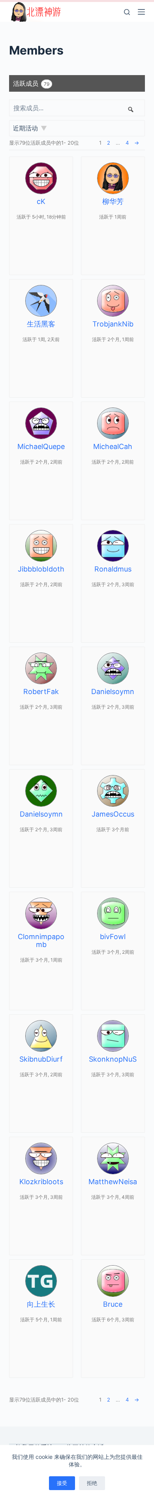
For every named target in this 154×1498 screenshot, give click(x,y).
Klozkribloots (41, 1181)
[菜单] (141, 11)
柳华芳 (113, 201)
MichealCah (112, 446)
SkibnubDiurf (41, 1059)
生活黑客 (41, 324)
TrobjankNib (112, 324)
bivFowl (113, 936)
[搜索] (127, 12)
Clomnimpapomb (41, 940)
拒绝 (92, 1483)
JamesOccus (113, 814)
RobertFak (41, 691)
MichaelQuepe (41, 446)
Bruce (112, 1304)
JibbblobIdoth (41, 569)
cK (41, 201)
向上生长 (41, 1304)
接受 (62, 1483)
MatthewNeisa (112, 1181)
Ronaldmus (112, 569)
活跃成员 (31, 83)
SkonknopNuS (113, 1059)
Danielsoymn (112, 691)
